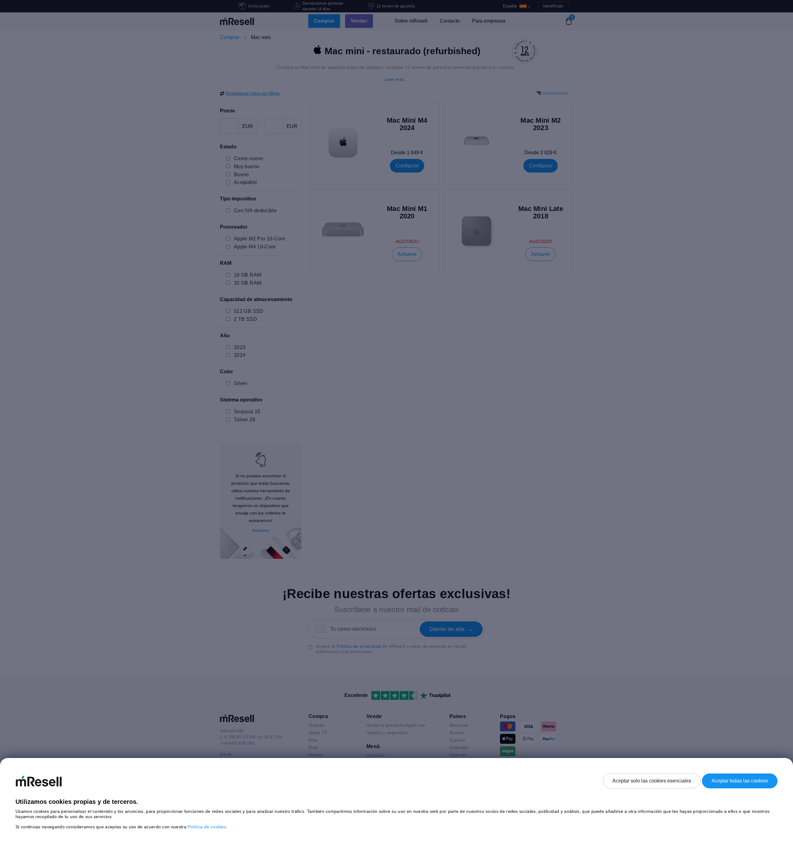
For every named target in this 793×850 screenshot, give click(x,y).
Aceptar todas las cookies (740, 780)
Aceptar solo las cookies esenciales (651, 780)
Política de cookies (207, 826)
